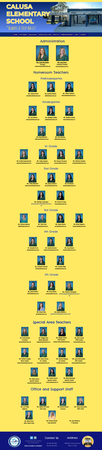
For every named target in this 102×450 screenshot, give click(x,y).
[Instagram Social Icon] (35, 437)
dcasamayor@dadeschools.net (41, 204)
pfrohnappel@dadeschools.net (69, 295)
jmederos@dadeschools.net (60, 314)
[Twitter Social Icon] (31, 437)
